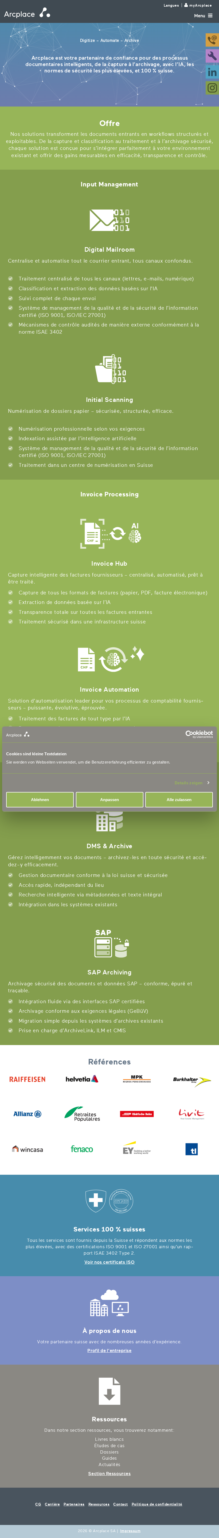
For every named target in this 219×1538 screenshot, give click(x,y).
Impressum (130, 1531)
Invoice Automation (109, 689)
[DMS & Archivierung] (109, 817)
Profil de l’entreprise (109, 1350)
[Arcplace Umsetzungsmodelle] (109, 1302)
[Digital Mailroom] (109, 220)
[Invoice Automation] (109, 660)
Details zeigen (189, 782)
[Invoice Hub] (109, 534)
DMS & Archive (109, 846)
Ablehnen (40, 799)
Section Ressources (109, 1473)
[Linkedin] (212, 71)
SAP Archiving (109, 972)
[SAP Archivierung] (109, 943)
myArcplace (200, 5)
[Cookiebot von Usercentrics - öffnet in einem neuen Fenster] (161, 734)
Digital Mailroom (109, 249)
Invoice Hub (109, 563)
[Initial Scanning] (109, 370)
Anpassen (109, 799)
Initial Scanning (109, 399)
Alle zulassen (179, 799)
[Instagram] (212, 87)
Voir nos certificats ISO (109, 1262)
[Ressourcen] (109, 1391)
